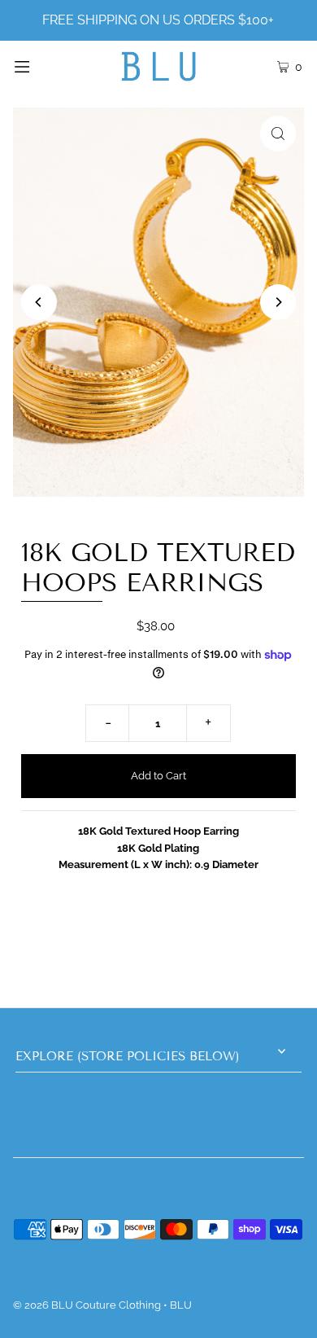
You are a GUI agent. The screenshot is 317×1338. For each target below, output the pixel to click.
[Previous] (39, 302)
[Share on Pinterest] (261, 934)
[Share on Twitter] (156, 934)
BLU (181, 1305)
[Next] (278, 302)
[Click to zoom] (278, 133)
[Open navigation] (42, 66)
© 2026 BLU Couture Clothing (87, 1305)
